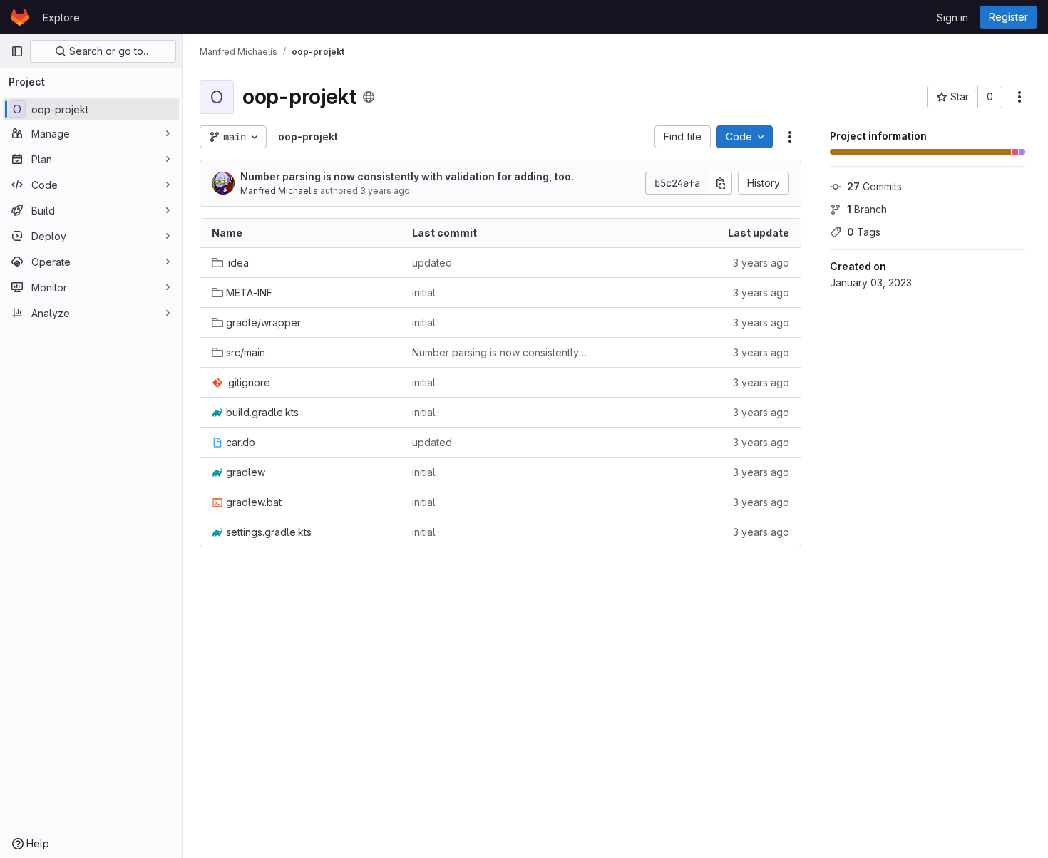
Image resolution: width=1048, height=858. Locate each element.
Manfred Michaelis (279, 190)
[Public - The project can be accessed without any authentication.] (368, 97)
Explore (61, 17)
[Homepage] (19, 17)
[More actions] (1019, 97)
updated (432, 263)
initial (424, 292)
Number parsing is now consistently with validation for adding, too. (407, 176)
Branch (867, 209)
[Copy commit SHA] (720, 183)
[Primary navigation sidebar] (17, 51)
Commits (874, 186)
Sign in (952, 17)
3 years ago (385, 190)
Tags (863, 232)
